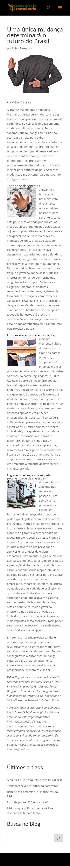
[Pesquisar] (58, 838)
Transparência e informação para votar (32, 786)
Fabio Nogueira (22, 48)
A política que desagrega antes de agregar (34, 780)
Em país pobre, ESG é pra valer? (27, 802)
